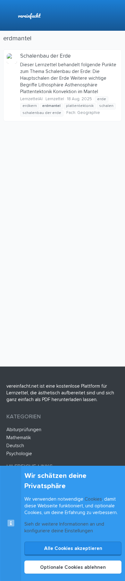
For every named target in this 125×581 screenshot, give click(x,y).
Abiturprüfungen (23, 429)
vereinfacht (29, 15)
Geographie (88, 113)
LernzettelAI (31, 99)
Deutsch (15, 445)
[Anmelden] (90, 15)
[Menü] (8, 15)
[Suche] (117, 15)
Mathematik (18, 437)
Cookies (93, 499)
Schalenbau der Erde (45, 56)
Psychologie (19, 453)
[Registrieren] (103, 15)
